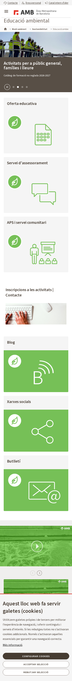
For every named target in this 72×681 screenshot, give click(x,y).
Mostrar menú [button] (6, 8)
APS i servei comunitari (26, 222)
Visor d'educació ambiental (29, 63)
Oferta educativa (22, 103)
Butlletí (13, 461)
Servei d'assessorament (27, 163)
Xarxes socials (19, 401)
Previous (33, 573)
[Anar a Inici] (5, 28)
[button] (11, 3)
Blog (11, 342)
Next (39, 573)
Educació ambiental (26, 20)
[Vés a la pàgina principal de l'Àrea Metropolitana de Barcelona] (34, 11)
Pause (7, 86)
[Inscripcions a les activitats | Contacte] (36, 313)
